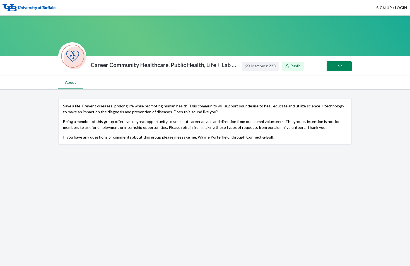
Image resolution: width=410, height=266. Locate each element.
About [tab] (70, 82)
